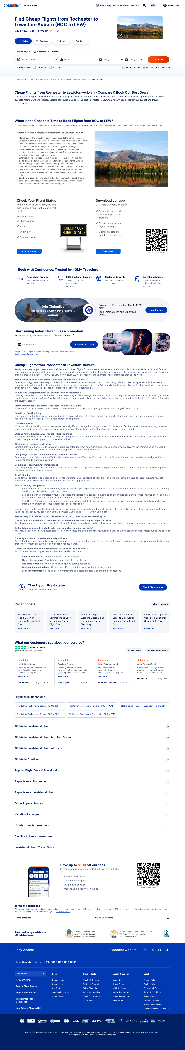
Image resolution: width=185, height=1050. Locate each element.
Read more (23, 628)
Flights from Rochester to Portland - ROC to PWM (91, 706)
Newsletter (118, 1000)
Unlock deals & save (84, 344)
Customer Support (91, 984)
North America (42, 79)
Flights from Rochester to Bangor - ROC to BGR (38, 714)
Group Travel (58, 996)
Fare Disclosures (23, 918)
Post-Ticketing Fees (152, 1004)
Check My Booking (91, 980)
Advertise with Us (121, 996)
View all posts (159, 604)
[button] (117, 5)
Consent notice (20, 354)
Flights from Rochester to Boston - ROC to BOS (38, 706)
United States (57, 79)
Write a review (134, 650)
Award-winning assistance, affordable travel (30, 934)
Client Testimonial (121, 992)
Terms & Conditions (152, 992)
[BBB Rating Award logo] (167, 935)
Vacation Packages (60, 992)
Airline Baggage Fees (92, 992)
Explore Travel (30, 5)
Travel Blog (88, 1000)
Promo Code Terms (104, 918)
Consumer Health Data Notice (157, 1008)
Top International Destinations (24, 1000)
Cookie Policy (150, 984)
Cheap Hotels (58, 984)
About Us (117, 980)
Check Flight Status (153, 587)
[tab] (23, 41)
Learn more (53, 314)
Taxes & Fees (149, 996)
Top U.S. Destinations (26, 992)
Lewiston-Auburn (81, 79)
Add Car (56, 67)
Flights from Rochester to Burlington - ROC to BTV (143, 706)
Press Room (118, 984)
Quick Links (21, 973)
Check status (29, 251)
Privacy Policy (32, 354)
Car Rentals (57, 988)
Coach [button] (55, 51)
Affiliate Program (120, 988)
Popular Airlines (23, 980)
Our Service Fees (151, 1000)
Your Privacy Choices (26, 1008)
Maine (68, 79)
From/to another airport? (137, 67)
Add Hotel (41, 67)
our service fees (63, 911)
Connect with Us (123, 950)
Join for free (156, 310)
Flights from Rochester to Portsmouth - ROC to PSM (92, 714)
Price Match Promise (153, 988)
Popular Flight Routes (26, 986)
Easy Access (25, 950)
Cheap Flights (58, 980)
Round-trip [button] (22, 51)
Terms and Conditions (94, 1032)
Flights (30, 79)
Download (108, 251)
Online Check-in (90, 988)
